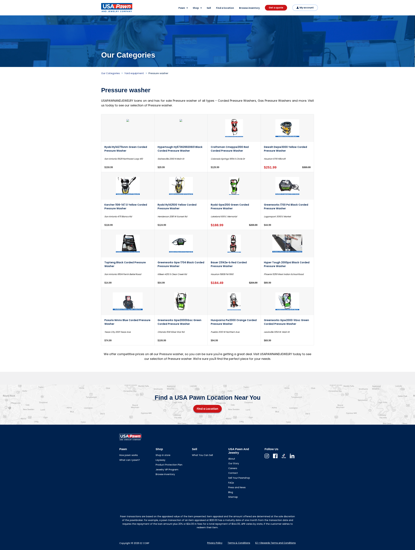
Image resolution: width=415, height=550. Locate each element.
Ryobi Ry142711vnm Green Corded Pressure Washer (125, 148)
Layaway (160, 460)
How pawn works (128, 455)
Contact (233, 473)
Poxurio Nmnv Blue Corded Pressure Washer (127, 322)
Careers (232, 468)
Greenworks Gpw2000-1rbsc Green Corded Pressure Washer (286, 322)
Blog (230, 492)
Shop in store (163, 455)
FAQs (231, 482)
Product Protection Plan (169, 464)
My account (307, 7)
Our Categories (110, 73)
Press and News (237, 487)
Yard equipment (134, 73)
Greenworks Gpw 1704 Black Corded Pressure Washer (181, 264)
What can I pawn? (129, 460)
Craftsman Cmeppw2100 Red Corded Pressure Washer (230, 148)
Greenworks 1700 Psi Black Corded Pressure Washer (286, 206)
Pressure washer (158, 73)
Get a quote (276, 7)
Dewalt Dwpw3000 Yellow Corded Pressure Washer (285, 148)
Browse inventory (249, 8)
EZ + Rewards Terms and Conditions (275, 542)
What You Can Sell (202, 455)
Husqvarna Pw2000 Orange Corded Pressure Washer (234, 322)
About (231, 458)
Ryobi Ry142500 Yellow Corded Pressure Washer (177, 206)
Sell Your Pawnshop (239, 477)
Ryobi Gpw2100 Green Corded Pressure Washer (230, 206)
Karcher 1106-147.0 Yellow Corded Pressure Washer (125, 206)
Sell (209, 8)
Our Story (233, 463)
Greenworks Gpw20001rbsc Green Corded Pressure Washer (179, 322)
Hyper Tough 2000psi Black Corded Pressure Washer (286, 264)
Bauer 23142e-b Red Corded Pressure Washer (229, 264)
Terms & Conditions (239, 542)
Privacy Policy (214, 542)
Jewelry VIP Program (167, 469)
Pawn (181, 8)
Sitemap (233, 497)
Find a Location (207, 409)
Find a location (225, 8)
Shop (196, 8)
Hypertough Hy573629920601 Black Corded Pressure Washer (180, 148)
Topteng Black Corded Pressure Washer (125, 264)
